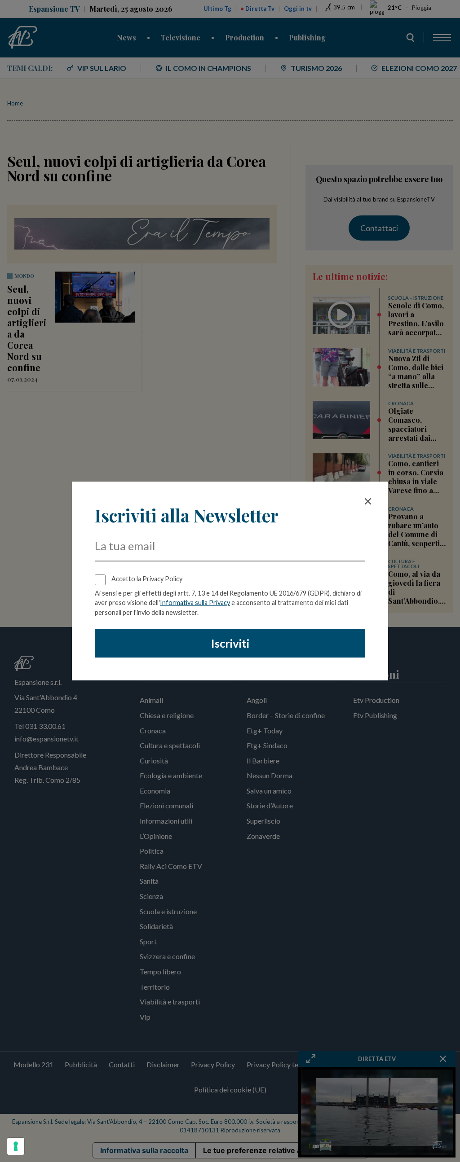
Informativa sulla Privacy (195, 602)
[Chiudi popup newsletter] (368, 501)
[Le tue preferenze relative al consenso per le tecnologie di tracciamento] (15, 1146)
